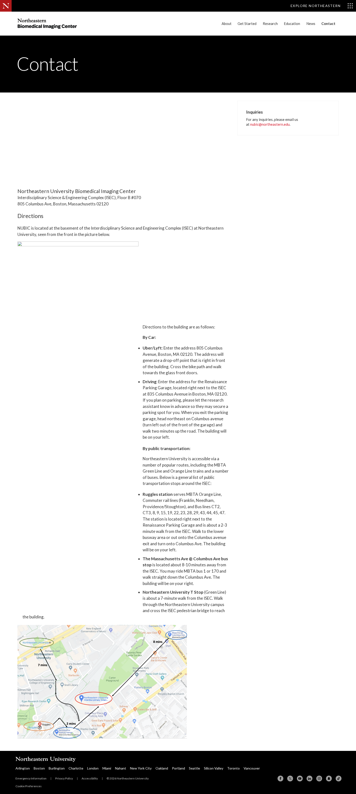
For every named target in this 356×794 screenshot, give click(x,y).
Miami (106, 768)
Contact (328, 23)
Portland (178, 768)
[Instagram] (319, 778)
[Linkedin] (309, 778)
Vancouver (252, 768)
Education (292, 23)
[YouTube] (300, 778)
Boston (39, 768)
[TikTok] (338, 778)
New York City (141, 768)
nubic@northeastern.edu (270, 124)
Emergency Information (30, 778)
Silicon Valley (213, 768)
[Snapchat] (329, 778)
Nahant (120, 768)
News (310, 23)
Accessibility (90, 778)
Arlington (22, 768)
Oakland (161, 768)
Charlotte (76, 768)
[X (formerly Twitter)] (290, 778)
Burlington (57, 768)
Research (270, 23)
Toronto (233, 768)
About (227, 23)
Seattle (194, 768)
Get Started (247, 23)
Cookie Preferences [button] (28, 786)
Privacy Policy (64, 778)
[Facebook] (280, 778)
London (93, 768)
